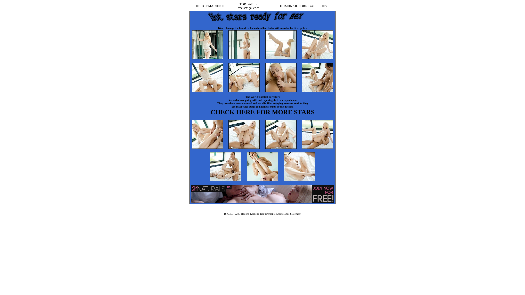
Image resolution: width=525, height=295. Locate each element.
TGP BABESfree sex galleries (248, 6)
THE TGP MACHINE (209, 6)
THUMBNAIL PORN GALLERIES (302, 6)
